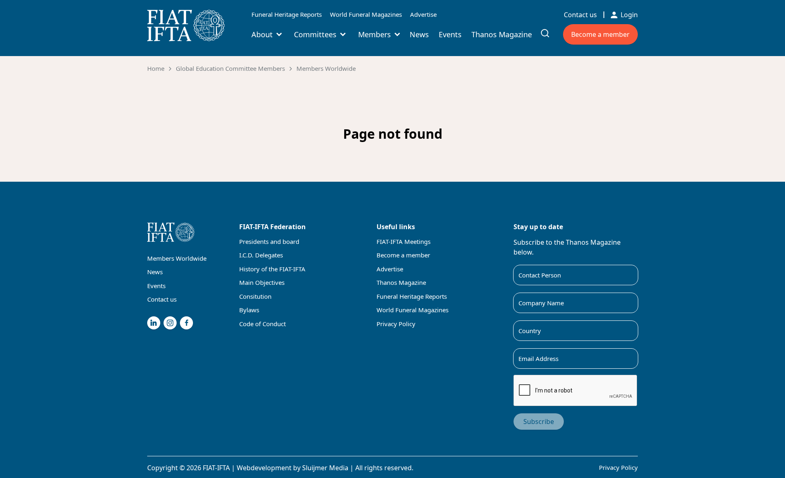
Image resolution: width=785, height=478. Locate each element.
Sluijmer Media (325, 467)
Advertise (423, 14)
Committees (315, 34)
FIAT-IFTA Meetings (404, 241)
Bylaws (249, 310)
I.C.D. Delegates (261, 255)
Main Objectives (262, 282)
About (262, 34)
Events (450, 34)
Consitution (255, 296)
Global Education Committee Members (230, 68)
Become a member (600, 34)
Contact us (580, 14)
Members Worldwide (326, 68)
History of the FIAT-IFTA (272, 269)
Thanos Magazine (501, 34)
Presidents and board (269, 241)
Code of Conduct (262, 324)
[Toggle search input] (545, 33)
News (419, 34)
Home (155, 68)
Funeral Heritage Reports (286, 14)
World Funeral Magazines (366, 14)
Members (374, 34)
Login (629, 14)
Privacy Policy (396, 324)
